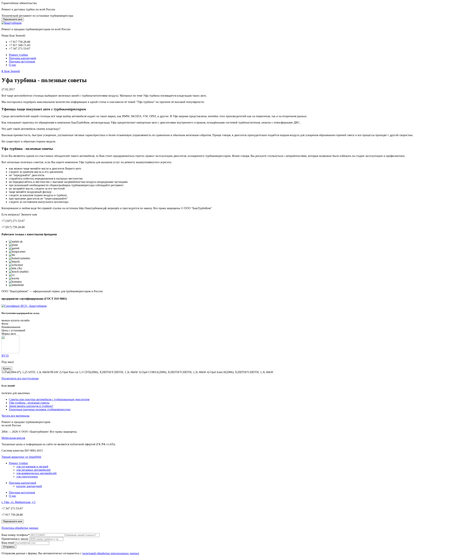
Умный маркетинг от (21, 456)
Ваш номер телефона (15, 534)
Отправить (9, 546)
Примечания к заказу (14, 538)
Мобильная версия (13, 438)
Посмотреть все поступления (19, 378)
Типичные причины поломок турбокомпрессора (39, 409)
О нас (12, 64)
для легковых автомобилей (33, 469)
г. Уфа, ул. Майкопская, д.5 (18, 502)
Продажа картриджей (22, 58)
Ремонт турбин (18, 54)
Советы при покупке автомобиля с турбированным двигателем (49, 399)
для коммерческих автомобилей (36, 473)
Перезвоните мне (12, 19)
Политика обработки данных (19, 527)
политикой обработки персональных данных (110, 553)
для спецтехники (27, 476)
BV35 (5, 355)
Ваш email (7, 542)
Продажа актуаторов (22, 61)
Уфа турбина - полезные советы (29, 402)
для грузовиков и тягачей (32, 466)
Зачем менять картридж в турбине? (31, 406)
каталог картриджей (29, 486)
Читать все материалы (15, 415)
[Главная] (11, 22)
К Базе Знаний (10, 71)
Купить (7, 368)
